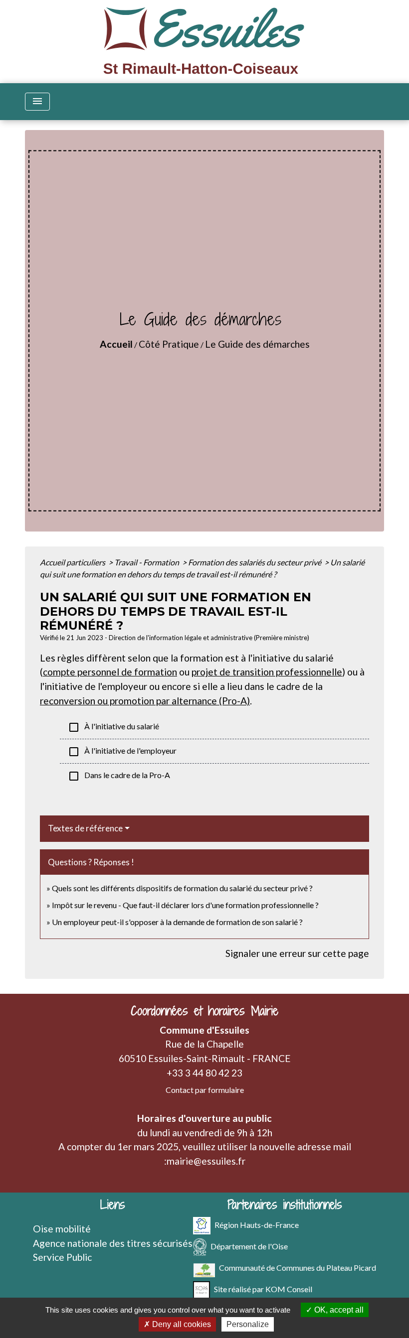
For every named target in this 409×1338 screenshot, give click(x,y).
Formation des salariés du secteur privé (255, 562)
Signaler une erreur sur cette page (297, 953)
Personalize (247, 1324)
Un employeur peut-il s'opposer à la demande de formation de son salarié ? (177, 922)
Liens (112, 1205)
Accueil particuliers (73, 562)
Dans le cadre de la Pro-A (119, 776)
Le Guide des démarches (257, 344)
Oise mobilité (62, 1228)
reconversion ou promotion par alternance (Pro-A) (145, 700)
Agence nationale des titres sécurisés (113, 1243)
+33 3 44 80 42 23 (204, 1072)
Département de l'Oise (249, 1245)
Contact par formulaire (205, 1089)
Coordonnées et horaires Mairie (204, 1011)
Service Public (62, 1257)
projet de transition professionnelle (267, 671)
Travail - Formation (147, 562)
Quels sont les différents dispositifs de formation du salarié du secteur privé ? (182, 888)
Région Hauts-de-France (256, 1224)
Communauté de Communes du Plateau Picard (297, 1267)
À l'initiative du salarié (113, 727)
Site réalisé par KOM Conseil (263, 1288)
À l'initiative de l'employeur (122, 752)
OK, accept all (338, 1310)
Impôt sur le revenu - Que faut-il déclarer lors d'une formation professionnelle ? (185, 905)
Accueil (116, 344)
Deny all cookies (180, 1324)
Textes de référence (85, 828)
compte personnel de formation (110, 671)
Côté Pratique (169, 344)
